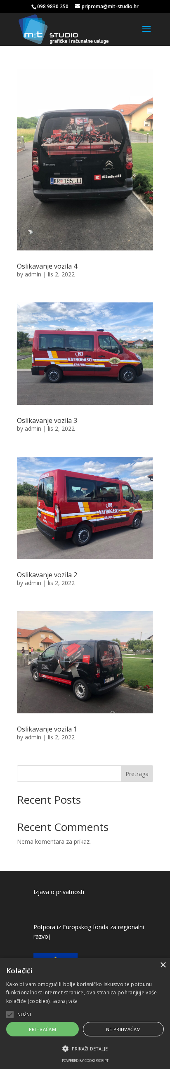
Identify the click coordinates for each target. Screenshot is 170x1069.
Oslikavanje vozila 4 (47, 266)
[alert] (85, 1013)
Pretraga (137, 774)
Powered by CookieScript (85, 1060)
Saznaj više (65, 1001)
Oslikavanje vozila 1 (47, 729)
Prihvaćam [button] (43, 1029)
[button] (85, 1049)
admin (33, 274)
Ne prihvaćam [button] (123, 1029)
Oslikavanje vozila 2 (47, 574)
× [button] (163, 965)
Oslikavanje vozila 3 (47, 420)
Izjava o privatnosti (58, 892)
